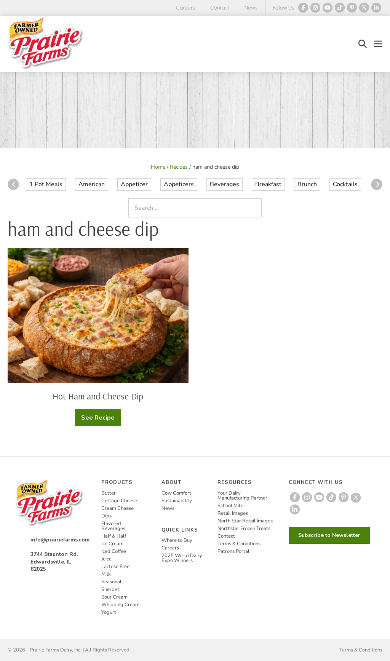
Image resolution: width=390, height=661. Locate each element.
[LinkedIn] (376, 8)
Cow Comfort (176, 493)
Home (158, 167)
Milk (106, 574)
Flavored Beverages (113, 526)
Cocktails (345, 184)
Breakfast (268, 184)
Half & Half (113, 536)
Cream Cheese (117, 508)
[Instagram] (315, 8)
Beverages (224, 184)
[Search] (254, 208)
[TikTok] (340, 8)
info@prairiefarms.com (60, 539)
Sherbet (110, 589)
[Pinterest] (352, 8)
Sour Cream (114, 597)
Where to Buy (176, 540)
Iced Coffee (113, 551)
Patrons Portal (233, 551)
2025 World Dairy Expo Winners (181, 558)
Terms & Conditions (239, 543)
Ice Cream (112, 543)
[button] (362, 44)
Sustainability (176, 500)
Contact (219, 8)
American (91, 184)
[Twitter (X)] (364, 8)
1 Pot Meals (45, 184)
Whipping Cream (120, 604)
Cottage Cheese (119, 500)
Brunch (307, 184)
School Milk (230, 505)
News (251, 8)
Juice (106, 559)
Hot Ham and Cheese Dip (98, 396)
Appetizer (134, 184)
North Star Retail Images (245, 520)
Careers (185, 8)
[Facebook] (303, 8)
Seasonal (111, 581)
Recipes (179, 167)
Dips (106, 516)
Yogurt (108, 612)
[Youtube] (327, 8)
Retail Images (232, 513)
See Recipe (100, 420)
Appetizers (179, 184)
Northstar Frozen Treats (243, 528)
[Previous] (13, 184)
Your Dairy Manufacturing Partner (242, 495)
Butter (108, 493)
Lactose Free (115, 566)
